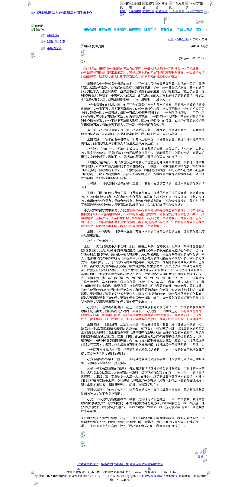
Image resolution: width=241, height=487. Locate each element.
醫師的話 (53, 35)
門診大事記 (184, 29)
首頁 (123, 11)
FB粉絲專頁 (177, 11)
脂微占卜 (202, 29)
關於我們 (90, 29)
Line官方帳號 (194, 11)
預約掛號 (135, 11)
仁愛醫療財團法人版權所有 (160, 476)
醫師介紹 (105, 29)
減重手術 (150, 29)
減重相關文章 (56, 41)
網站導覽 (162, 11)
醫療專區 (135, 29)
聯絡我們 (107, 464)
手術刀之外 (54, 48)
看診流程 (120, 29)
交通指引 (148, 11)
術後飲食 (167, 29)
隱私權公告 (121, 464)
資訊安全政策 (139, 464)
